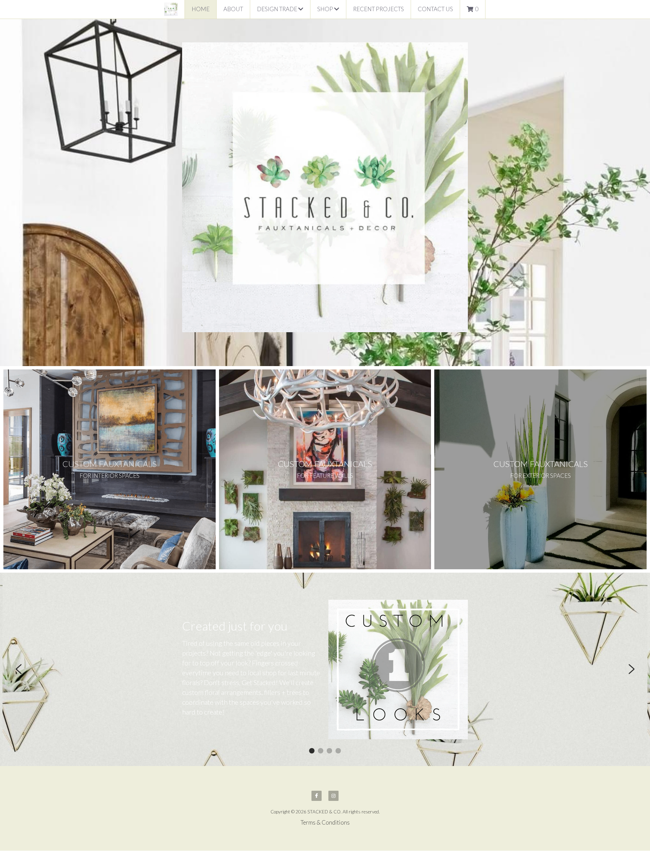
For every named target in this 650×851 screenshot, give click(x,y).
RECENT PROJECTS (378, 9)
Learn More (36, 806)
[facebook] (316, 796)
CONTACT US (435, 9)
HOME (201, 9)
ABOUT (233, 9)
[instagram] (333, 796)
